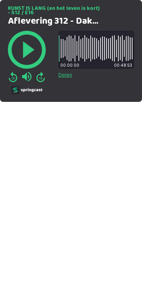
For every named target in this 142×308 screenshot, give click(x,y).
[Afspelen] (27, 50)
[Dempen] (27, 76)
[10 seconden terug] (13, 76)
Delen (65, 75)
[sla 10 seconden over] (40, 76)
